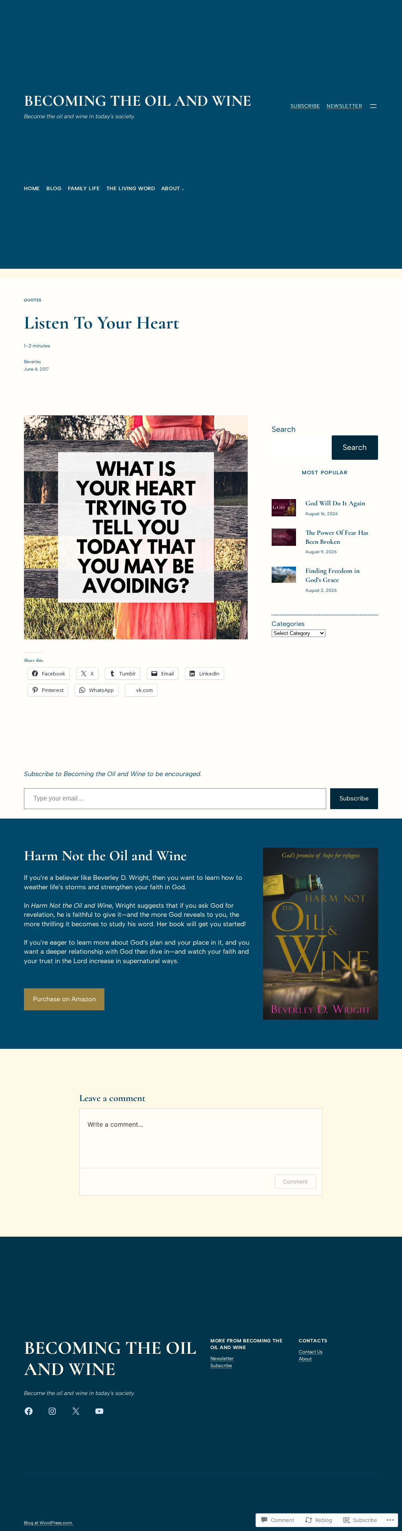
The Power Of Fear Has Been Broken (336, 537)
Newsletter (344, 106)
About (305, 1359)
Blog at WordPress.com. (48, 1522)
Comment (295, 1181)
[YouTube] (99, 1411)
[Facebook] (28, 1411)
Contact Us (311, 1352)
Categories (288, 624)
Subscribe (305, 106)
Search (284, 429)
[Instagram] (52, 1411)
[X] (75, 1411)
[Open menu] (373, 106)
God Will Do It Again (335, 503)
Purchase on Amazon (64, 999)
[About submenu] (183, 189)
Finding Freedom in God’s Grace (332, 575)
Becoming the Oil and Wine (137, 100)
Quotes (33, 300)
